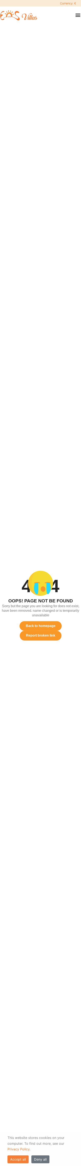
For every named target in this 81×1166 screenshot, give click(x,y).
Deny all (40, 1159)
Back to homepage (40, 626)
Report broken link (40, 635)
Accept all (18, 1159)
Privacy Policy (18, 1149)
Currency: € (68, 3)
